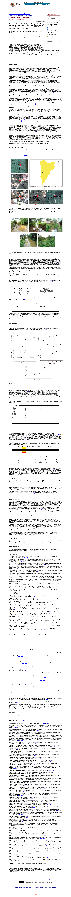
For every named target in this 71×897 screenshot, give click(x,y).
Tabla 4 (26, 436)
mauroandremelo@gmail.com (47, 879)
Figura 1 (57, 150)
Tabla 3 (26, 391)
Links (28, 557)
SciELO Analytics (51, 18)
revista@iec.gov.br (35, 895)
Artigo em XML (51, 27)
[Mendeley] (47, 43)
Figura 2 (25, 155)
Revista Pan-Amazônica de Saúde (19, 14)
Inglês (57, 22)
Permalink (50, 47)
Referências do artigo (52, 28)
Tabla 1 (51, 281)
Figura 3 (46, 329)
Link (25, 557)
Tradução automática (52, 34)
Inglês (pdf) (50, 24)
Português (54, 22)
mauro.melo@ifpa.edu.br (14, 880)
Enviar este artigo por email (53, 36)
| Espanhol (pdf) (56, 24)
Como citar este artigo (53, 30)
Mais (49, 43)
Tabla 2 (25, 299)
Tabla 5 (24, 438)
